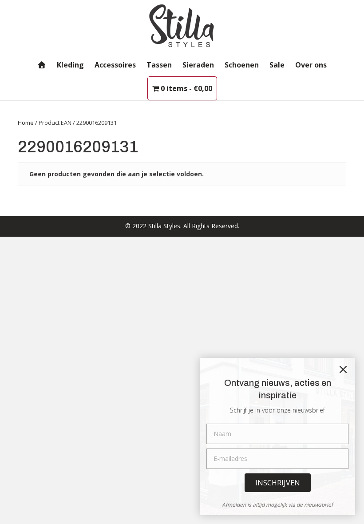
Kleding (70, 65)
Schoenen (242, 65)
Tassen (159, 65)
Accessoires (115, 65)
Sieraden (198, 65)
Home (26, 123)
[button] (278, 482)
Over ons (311, 65)
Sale (277, 65)
